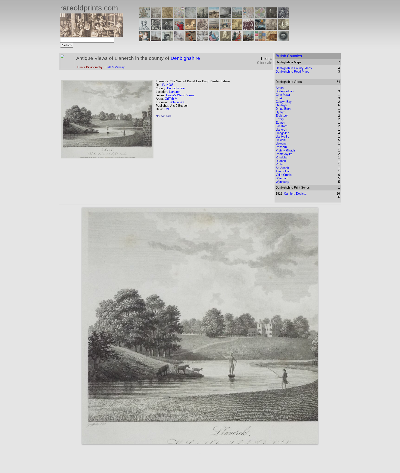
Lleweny (281, 143)
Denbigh (281, 105)
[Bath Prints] (225, 17)
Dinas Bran (283, 108)
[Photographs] (248, 28)
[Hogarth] (167, 28)
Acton (280, 88)
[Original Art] (237, 28)
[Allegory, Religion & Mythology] (202, 40)
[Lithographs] (167, 40)
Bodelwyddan (285, 91)
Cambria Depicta (295, 193)
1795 (167, 109)
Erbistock (282, 115)
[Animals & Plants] (190, 28)
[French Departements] (260, 17)
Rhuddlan (282, 157)
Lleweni (281, 140)
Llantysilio (282, 136)
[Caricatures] (179, 28)
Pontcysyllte (284, 154)
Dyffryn (280, 112)
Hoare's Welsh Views (180, 95)
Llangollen (282, 133)
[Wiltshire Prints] (237, 17)
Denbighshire (185, 58)
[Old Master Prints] (271, 28)
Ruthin (280, 164)
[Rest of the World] (190, 17)
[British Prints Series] (156, 17)
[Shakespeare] (225, 40)
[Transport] (225, 28)
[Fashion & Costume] (237, 40)
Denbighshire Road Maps (292, 71)
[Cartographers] (283, 17)
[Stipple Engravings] (144, 40)
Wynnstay (282, 181)
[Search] (283, 40)
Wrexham (282, 178)
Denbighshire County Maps (294, 68)
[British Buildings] (202, 17)
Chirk (279, 98)
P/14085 (167, 85)
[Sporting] (214, 28)
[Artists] (271, 17)
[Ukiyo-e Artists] (190, 40)
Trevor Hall (283, 171)
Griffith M (171, 98)
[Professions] (214, 40)
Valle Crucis (284, 175)
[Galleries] (260, 28)
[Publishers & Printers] (156, 28)
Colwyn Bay (284, 101)
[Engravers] (144, 28)
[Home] (91, 35)
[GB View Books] (260, 40)
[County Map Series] (167, 17)
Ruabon (281, 161)
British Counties (289, 56)
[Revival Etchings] (179, 40)
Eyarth (280, 122)
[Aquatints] (156, 40)
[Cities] (214, 17)
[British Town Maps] (179, 17)
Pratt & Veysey (114, 67)
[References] (271, 40)
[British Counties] (144, 17)
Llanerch (174, 91)
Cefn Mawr (283, 95)
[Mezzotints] (283, 28)
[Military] (248, 40)
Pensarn (281, 147)
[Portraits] (202, 28)
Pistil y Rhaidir (285, 150)
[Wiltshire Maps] (248, 17)
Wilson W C (177, 102)
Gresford (281, 126)
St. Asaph (282, 168)
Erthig (280, 119)
